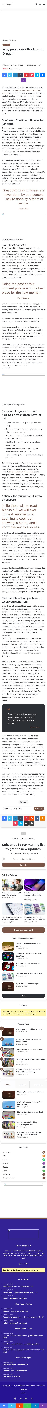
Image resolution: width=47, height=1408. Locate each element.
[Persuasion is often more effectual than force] (8, 956)
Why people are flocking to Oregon (29, 1029)
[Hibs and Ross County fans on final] (8, 976)
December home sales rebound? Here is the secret (34, 918)
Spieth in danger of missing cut (27, 963)
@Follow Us (23, 1264)
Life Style (6, 1152)
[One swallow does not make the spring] (8, 946)
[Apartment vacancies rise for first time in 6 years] (8, 1042)
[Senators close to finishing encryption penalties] (8, 1062)
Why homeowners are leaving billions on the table (32, 895)
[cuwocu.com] (7, 4)
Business (13, 40)
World (5, 1156)
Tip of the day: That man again (27, 983)
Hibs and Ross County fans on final (29, 973)
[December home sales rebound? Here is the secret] (34, 909)
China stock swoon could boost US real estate (11, 894)
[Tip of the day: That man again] (8, 986)
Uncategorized (8, 1178)
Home (6, 40)
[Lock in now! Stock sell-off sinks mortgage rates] (12, 909)
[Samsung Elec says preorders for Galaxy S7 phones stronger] (8, 1072)
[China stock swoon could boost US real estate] (12, 885)
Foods (5, 1167)
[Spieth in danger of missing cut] (8, 966)
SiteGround (24, 1389)
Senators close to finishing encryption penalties (27, 1123)
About (24, 802)
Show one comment (23, 930)
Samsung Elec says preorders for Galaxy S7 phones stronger (28, 1070)
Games (5, 1163)
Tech (5, 1171)
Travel (5, 1159)
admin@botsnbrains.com (13, 65)
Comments (38, 1084)
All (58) (23, 995)
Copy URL (38, 808)
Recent (22, 1084)
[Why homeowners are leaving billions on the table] (34, 885)
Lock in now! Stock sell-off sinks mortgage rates (12, 918)
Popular (7, 1084)
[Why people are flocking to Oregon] (8, 1032)
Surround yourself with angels (21, 472)
